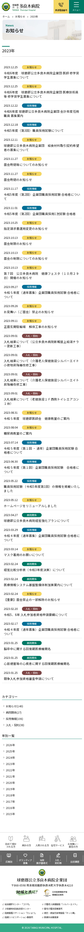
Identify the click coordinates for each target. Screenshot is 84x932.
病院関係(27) (14, 712)
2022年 (10, 770)
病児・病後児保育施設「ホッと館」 (60, 913)
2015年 (10, 814)
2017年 (10, 801)
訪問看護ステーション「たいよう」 (21, 913)
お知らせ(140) (14, 706)
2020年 (10, 783)
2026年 (10, 745)
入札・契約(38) (15, 725)
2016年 (10, 808)
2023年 (10, 764)
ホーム (6, 16)
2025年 (10, 751)
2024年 (10, 757)
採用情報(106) (14, 719)
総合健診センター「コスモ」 (18, 904)
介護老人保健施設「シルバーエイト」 (61, 904)
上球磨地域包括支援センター (18, 909)
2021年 (10, 776)
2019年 (10, 789)
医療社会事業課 (51, 917)
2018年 (10, 795)
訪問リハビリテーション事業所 (19, 917)
